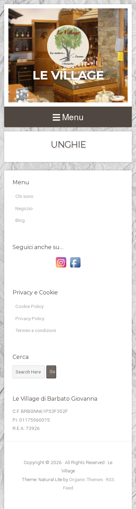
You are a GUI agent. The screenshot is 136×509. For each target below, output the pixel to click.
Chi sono (24, 196)
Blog (20, 220)
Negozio (24, 208)
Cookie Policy (29, 306)
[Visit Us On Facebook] (75, 267)
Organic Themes (86, 479)
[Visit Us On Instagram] (61, 267)
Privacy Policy (29, 318)
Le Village (68, 75)
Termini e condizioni (35, 330)
